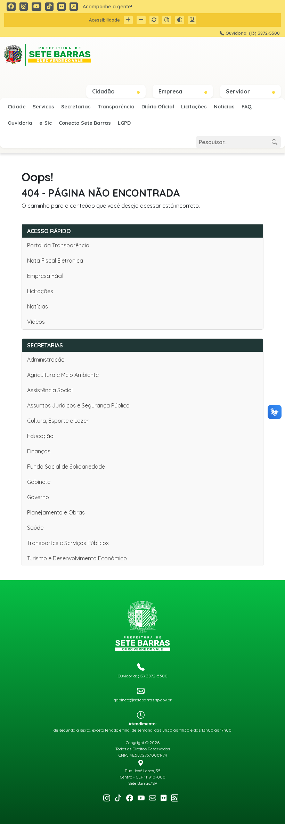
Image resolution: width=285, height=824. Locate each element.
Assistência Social (50, 390)
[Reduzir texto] (141, 20)
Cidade (17, 107)
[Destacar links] (192, 20)
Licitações (194, 107)
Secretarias (76, 107)
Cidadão (104, 91)
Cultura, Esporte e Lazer (58, 420)
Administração (46, 359)
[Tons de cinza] (166, 20)
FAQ (247, 107)
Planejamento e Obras (56, 512)
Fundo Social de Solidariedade (66, 466)
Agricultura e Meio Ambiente (63, 374)
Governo (38, 497)
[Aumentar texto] (128, 20)
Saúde (35, 527)
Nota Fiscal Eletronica (55, 260)
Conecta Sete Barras (85, 123)
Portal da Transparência (58, 245)
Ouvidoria (20, 123)
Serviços (43, 107)
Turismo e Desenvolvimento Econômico (77, 558)
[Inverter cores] (179, 20)
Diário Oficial (157, 107)
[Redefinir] (153, 20)
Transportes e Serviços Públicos (68, 542)
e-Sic (45, 123)
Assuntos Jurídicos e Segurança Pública (78, 405)
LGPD (124, 123)
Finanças (38, 451)
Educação (40, 435)
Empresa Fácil (45, 275)
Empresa (171, 91)
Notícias (224, 107)
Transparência (116, 107)
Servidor (238, 91)
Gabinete (38, 481)
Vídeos (36, 321)
